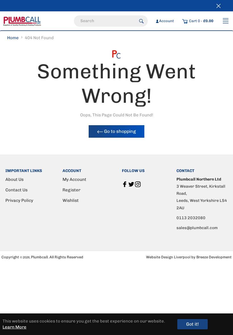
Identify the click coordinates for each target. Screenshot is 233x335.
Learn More (14, 327)
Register (71, 189)
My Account (74, 179)
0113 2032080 (190, 217)
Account (166, 21)
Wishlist (71, 200)
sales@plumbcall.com (197, 227)
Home (13, 37)
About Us (14, 179)
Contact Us (16, 189)
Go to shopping (119, 131)
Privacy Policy (19, 200)
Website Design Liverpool (168, 257)
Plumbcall (39, 257)
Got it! (192, 324)
